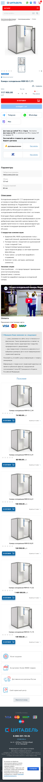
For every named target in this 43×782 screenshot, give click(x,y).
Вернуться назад (21, 700)
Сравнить (39, 86)
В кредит (21, 107)
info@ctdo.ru (21, 739)
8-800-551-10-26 (21, 736)
